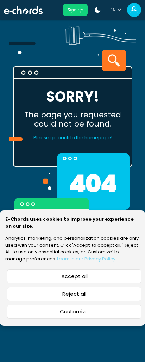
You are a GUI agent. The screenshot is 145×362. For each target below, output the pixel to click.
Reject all (74, 293)
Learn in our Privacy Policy (86, 259)
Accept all (74, 276)
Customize (74, 311)
